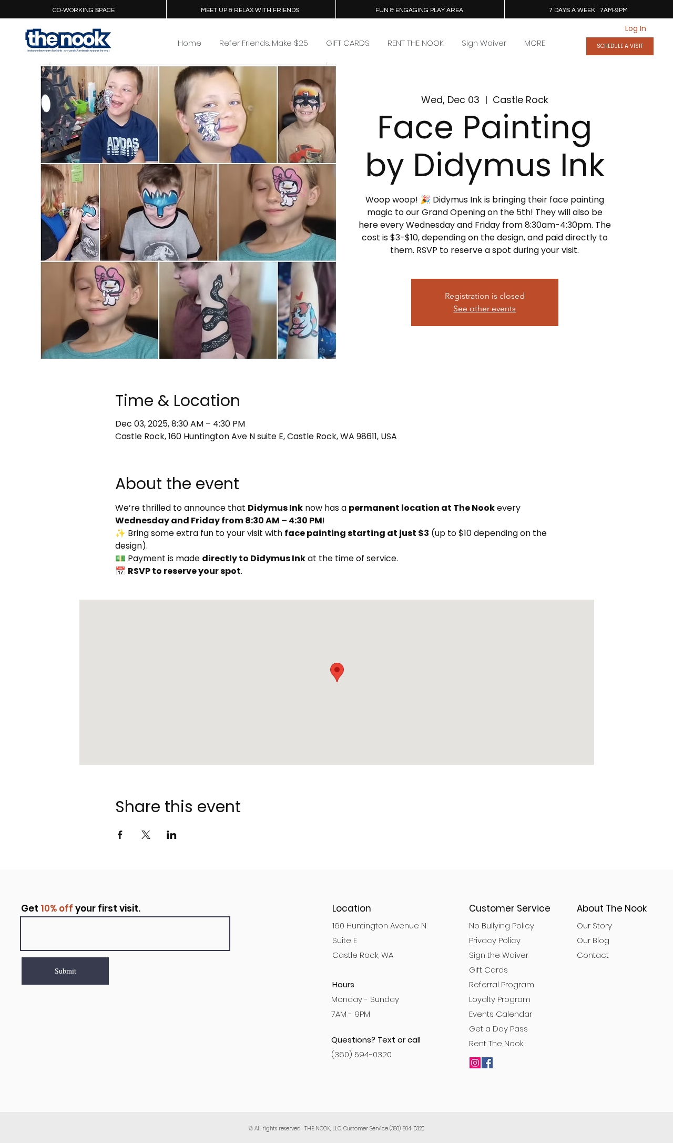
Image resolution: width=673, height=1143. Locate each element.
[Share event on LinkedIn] (172, 835)
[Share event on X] (146, 835)
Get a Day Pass (498, 1028)
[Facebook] (487, 1062)
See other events (484, 308)
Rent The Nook (496, 1043)
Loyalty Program (500, 999)
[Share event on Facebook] (120, 835)
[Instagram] (475, 1062)
